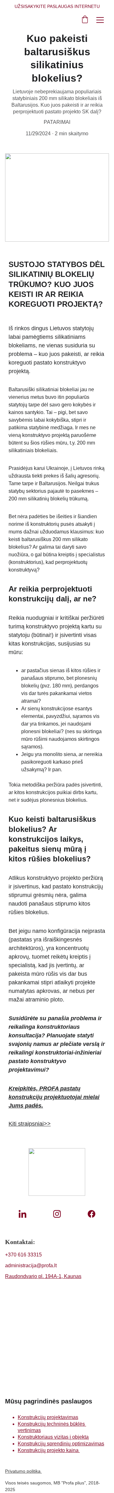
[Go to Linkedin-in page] (22, 1214)
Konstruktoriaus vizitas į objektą (53, 1437)
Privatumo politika (23, 1471)
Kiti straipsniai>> (30, 1124)
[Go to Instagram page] (57, 1214)
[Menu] (100, 20)
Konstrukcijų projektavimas (48, 1417)
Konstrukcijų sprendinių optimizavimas (61, 1443)
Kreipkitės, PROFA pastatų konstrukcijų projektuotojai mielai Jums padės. (54, 1097)
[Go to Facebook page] (91, 1214)
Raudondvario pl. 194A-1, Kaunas (43, 1276)
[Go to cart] (85, 19)
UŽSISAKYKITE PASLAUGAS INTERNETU (57, 6)
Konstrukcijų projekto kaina (49, 1450)
